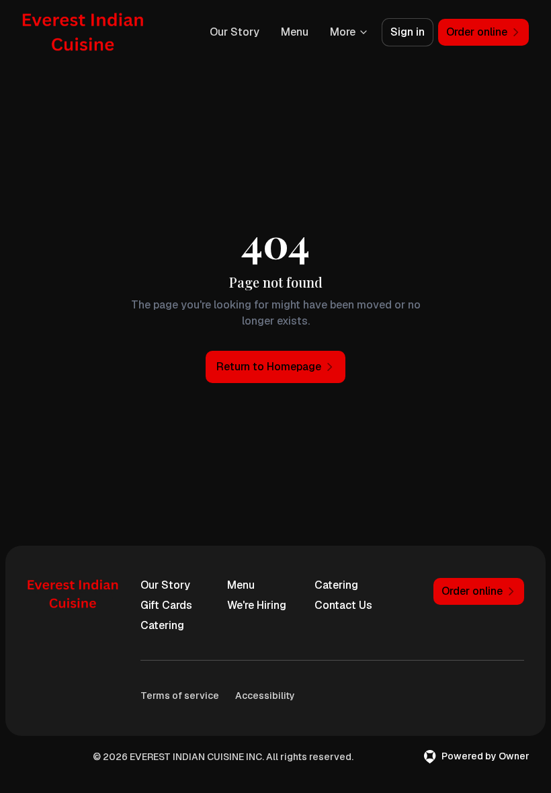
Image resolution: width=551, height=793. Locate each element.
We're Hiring (256, 605)
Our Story (234, 32)
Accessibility (265, 696)
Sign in (407, 32)
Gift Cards (166, 605)
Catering (336, 585)
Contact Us (343, 605)
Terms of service (179, 696)
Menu (294, 32)
